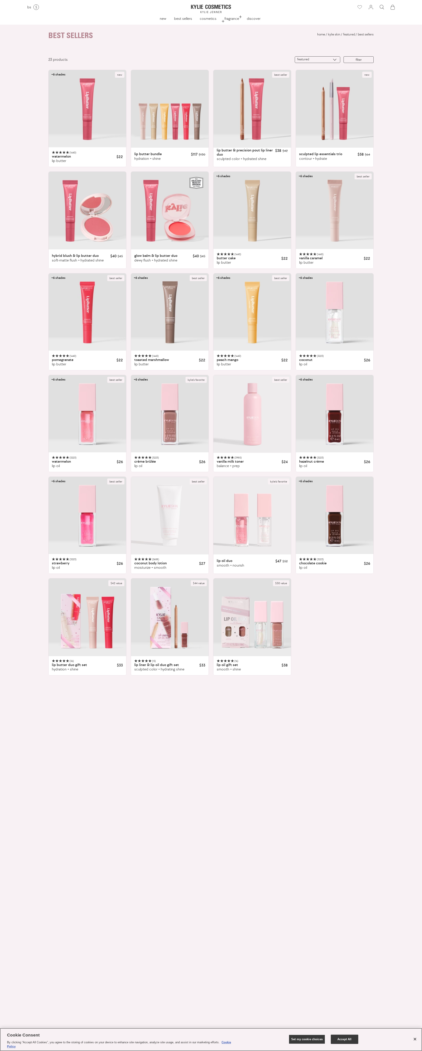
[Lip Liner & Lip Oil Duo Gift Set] (170, 617)
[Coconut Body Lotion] (170, 515)
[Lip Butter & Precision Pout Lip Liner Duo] (252, 109)
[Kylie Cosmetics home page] (211, 9)
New (163, 18)
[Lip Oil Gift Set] (252, 617)
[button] (382, 7)
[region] (211, 1039)
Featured (349, 34)
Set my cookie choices (307, 1039)
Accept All (344, 1039)
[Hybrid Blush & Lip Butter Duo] (87, 210)
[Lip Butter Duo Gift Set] (87, 617)
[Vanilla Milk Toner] (252, 414)
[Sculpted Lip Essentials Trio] (334, 109)
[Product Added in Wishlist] (359, 7)
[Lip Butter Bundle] (170, 109)
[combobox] (317, 59)
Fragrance (231, 18)
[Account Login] (371, 7)
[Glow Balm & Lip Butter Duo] (170, 210)
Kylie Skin (334, 34)
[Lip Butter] (87, 109)
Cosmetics (208, 18)
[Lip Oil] (334, 312)
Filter (359, 59)
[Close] (415, 1039)
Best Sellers (183, 18)
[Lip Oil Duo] (252, 515)
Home (321, 34)
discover (253, 18)
